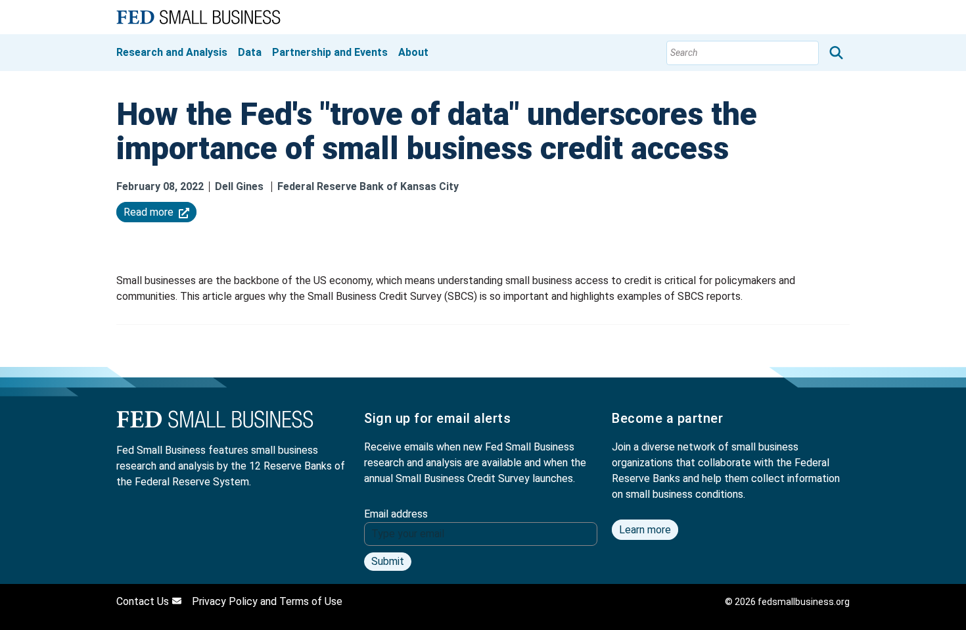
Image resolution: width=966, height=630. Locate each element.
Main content (65, 10)
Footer (51, 27)
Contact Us (142, 601)
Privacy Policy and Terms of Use (267, 601)
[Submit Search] (836, 53)
